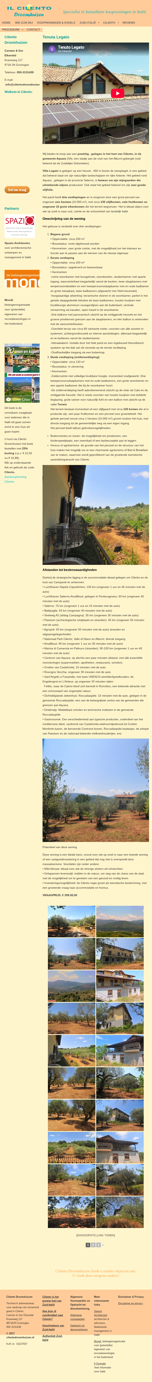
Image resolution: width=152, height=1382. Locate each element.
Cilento (109, 22)
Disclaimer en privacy (130, 1303)
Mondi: (98, 1341)
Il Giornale (100, 1363)
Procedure (11, 29)
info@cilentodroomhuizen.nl (24, 84)
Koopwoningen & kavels (56, 22)
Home (6, 22)
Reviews (129, 22)
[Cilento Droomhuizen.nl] (71, 921)
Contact (33, 29)
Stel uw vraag (17, 189)
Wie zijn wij (24, 22)
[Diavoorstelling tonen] (95, 1235)
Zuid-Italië (88, 22)
